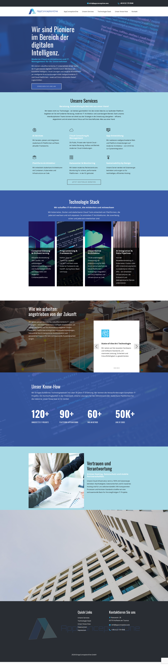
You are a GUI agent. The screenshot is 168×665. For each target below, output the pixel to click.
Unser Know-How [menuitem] (121, 11)
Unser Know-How (84, 624)
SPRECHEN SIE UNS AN (46, 86)
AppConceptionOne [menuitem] (71, 11)
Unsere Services (83, 618)
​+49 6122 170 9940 (118, 630)
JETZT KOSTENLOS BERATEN (84, 182)
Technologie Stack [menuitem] (104, 11)
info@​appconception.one (99, 3)
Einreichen (140, 586)
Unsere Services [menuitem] (88, 11)
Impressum (82, 630)
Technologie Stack (84, 621)
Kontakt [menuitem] (134, 11)
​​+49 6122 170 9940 (126, 3)
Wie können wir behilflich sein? (128, 567)
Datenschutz (82, 627)
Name (119, 546)
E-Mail (119, 557)
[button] (96, 346)
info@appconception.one (120, 625)
